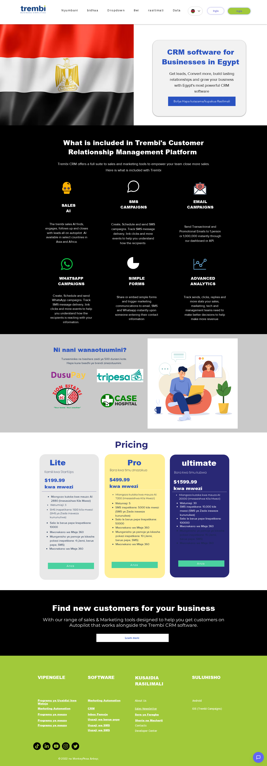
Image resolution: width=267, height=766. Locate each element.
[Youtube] (56, 746)
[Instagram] (66, 746)
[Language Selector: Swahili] (195, 11)
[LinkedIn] (46, 746)
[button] (92, 10)
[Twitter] (75, 746)
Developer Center (146, 731)
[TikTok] (37, 746)
